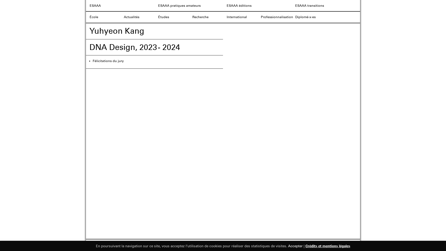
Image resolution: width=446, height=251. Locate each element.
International (237, 17)
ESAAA (95, 6)
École (94, 17)
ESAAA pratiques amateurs (179, 6)
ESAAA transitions (309, 6)
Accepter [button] (295, 246)
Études (163, 17)
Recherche (200, 17)
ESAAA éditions (239, 6)
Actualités (131, 17)
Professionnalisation (277, 17)
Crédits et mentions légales (327, 246)
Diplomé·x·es (305, 17)
